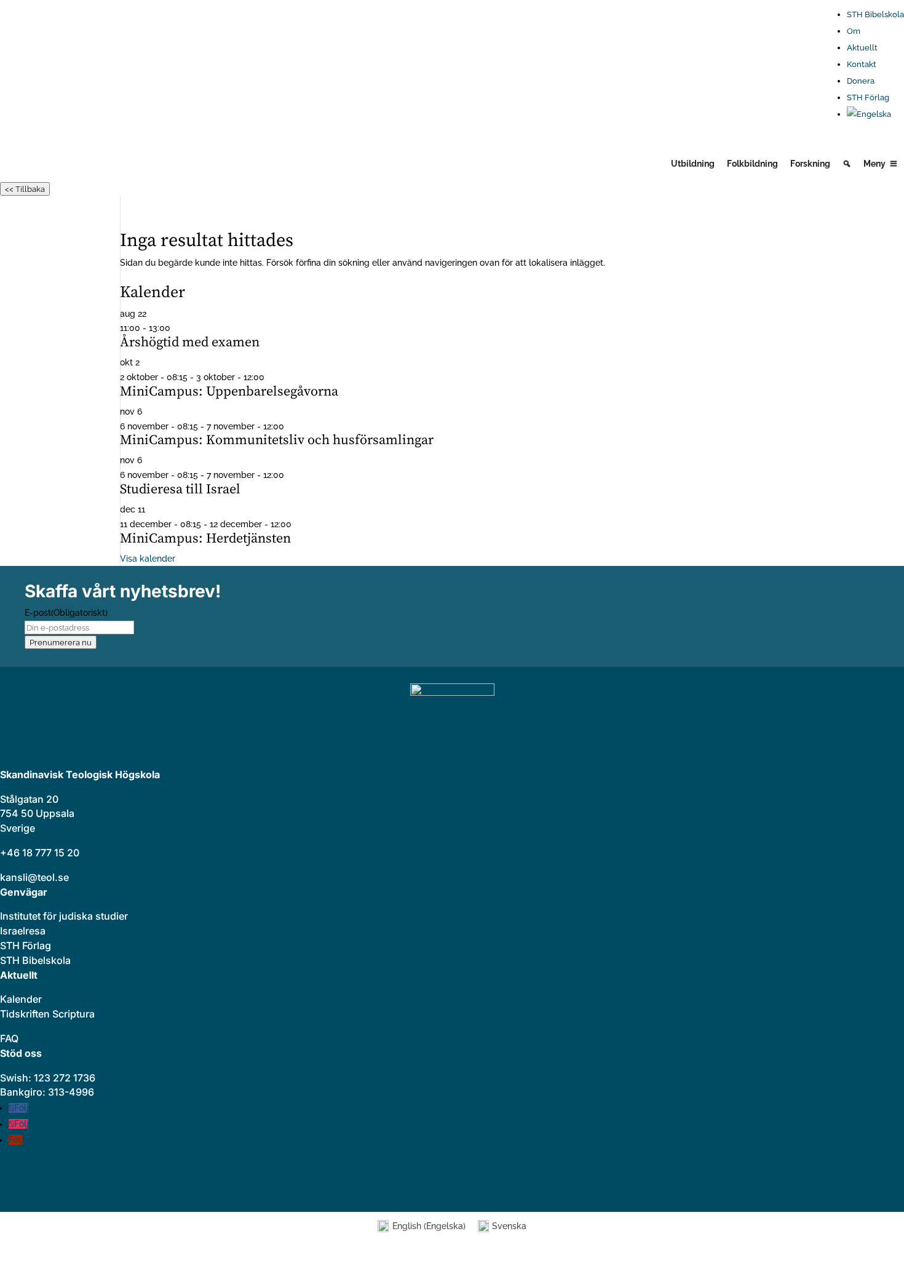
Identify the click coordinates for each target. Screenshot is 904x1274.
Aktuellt (862, 47)
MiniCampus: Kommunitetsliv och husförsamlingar (277, 440)
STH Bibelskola (875, 14)
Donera (860, 81)
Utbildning (693, 164)
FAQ (9, 1038)
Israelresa (23, 931)
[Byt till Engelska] (875, 114)
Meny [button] (874, 164)
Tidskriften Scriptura (47, 1014)
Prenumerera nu (61, 642)
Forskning (810, 164)
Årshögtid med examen (190, 342)
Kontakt (861, 64)
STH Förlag (868, 97)
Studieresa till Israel (180, 489)
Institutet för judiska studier (64, 916)
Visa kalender (147, 558)
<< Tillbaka (25, 189)
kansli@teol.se (34, 877)
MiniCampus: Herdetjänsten (205, 538)
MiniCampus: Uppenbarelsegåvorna (229, 391)
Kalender (21, 999)
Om (853, 31)
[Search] (846, 163)
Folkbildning (752, 164)
